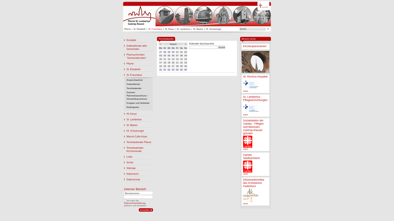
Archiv (130, 162)
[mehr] (255, 62)
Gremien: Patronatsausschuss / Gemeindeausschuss (137, 95)
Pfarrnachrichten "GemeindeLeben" (137, 56)
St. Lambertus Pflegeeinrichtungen (255, 98)
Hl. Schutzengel (213, 29)
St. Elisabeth (139, 29)
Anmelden (145, 210)
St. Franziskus (155, 29)
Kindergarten (133, 107)
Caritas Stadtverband (251, 156)
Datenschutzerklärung (134, 203)
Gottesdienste (133, 84)
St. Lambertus (183, 29)
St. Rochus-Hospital (255, 76)
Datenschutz (133, 179)
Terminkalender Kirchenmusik (135, 149)
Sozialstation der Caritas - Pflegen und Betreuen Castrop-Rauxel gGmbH (253, 127)
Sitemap (131, 168)
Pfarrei (127, 29)
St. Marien (198, 29)
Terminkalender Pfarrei (139, 142)
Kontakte (131, 40)
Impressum (133, 174)
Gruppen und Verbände (138, 103)
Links (129, 156)
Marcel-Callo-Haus (137, 136)
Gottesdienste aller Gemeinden (137, 47)
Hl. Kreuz (169, 29)
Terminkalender (134, 88)
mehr (245, 91)
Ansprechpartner (135, 80)
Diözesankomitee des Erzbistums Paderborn (253, 183)
